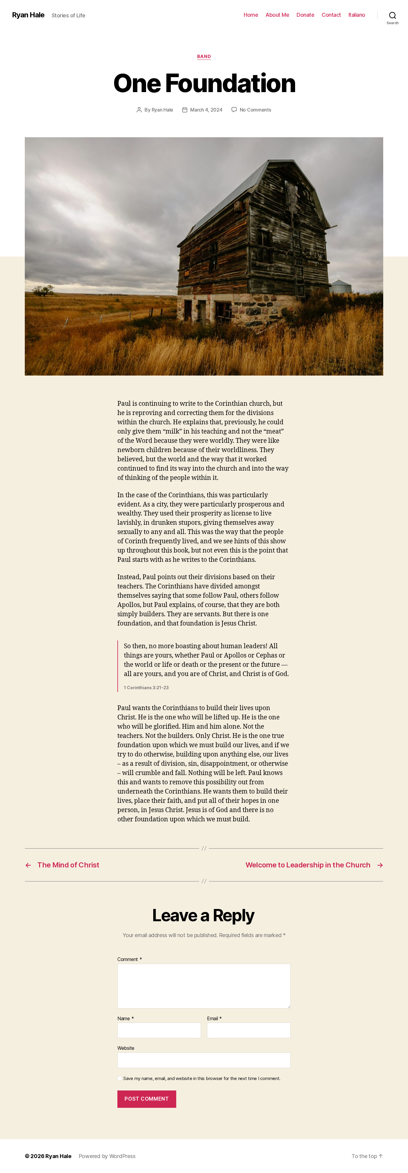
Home (251, 15)
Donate (305, 15)
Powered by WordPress (107, 1156)
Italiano (357, 15)
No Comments (255, 110)
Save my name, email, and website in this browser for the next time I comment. (201, 1078)
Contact (331, 15)
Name (125, 1018)
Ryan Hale (28, 15)
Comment (129, 959)
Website (125, 1048)
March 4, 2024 (206, 110)
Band (204, 56)
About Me (277, 15)
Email (214, 1018)
